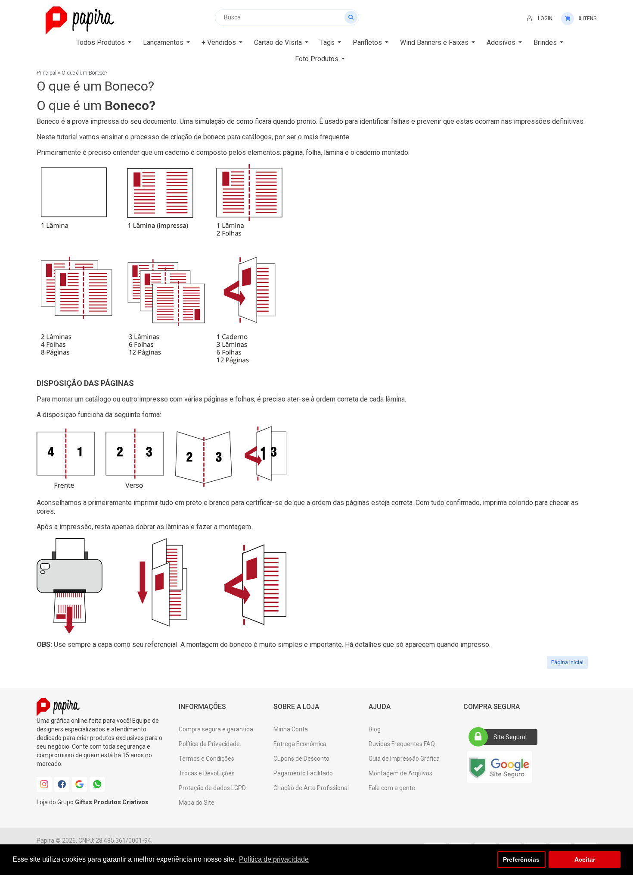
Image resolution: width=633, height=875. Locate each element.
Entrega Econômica (299, 743)
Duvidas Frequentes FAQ (402, 743)
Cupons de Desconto (301, 758)
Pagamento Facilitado (303, 773)
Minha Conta (290, 729)
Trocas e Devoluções (207, 773)
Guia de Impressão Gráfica (404, 758)
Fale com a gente (392, 787)
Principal (46, 73)
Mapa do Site (196, 802)
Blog (375, 729)
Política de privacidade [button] (274, 859)
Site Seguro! (510, 737)
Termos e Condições (206, 758)
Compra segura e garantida (216, 729)
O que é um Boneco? (84, 73)
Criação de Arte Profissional (311, 787)
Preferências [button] (521, 859)
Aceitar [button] (584, 859)
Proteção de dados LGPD (212, 787)
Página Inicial (567, 662)
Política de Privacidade (209, 743)
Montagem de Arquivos (400, 773)
